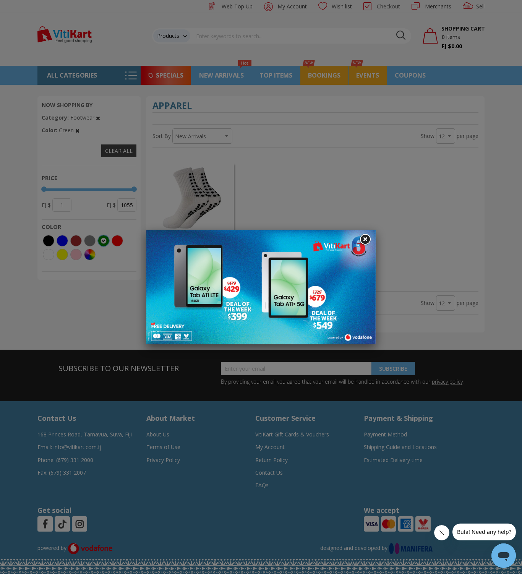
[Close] (365, 239)
